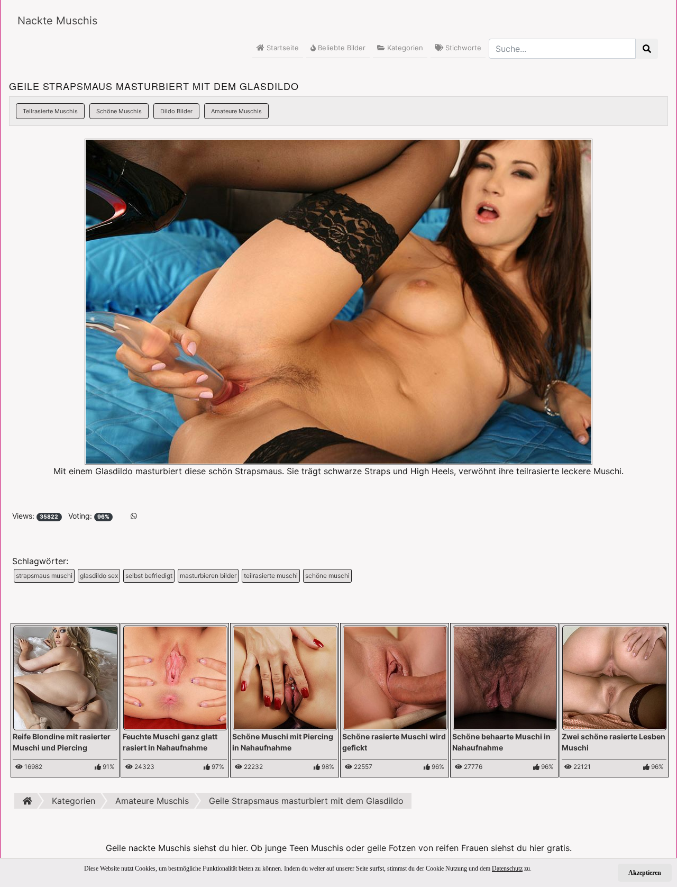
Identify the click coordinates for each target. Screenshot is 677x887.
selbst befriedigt (148, 576)
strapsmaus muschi (44, 576)
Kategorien (404, 47)
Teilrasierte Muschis (50, 111)
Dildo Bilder (176, 111)
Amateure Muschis (236, 111)
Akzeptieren (644, 872)
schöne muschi (327, 576)
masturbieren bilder (208, 576)
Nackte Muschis (57, 20)
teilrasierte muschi (271, 576)
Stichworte (462, 47)
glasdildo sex (99, 576)
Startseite (281, 47)
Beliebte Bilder (340, 47)
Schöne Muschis (119, 111)
